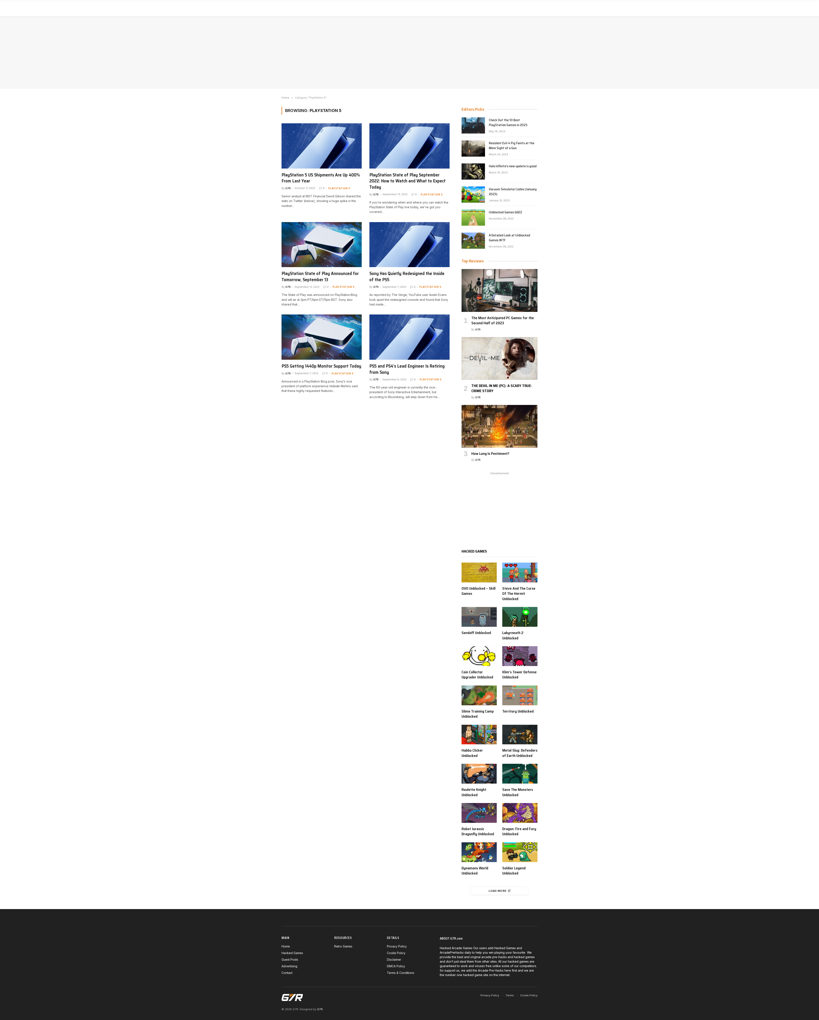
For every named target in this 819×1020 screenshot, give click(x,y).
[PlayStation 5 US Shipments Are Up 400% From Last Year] (322, 146)
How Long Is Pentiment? (490, 453)
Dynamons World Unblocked (475, 871)
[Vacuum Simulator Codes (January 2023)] (473, 194)
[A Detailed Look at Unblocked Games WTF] (473, 241)
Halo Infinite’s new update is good (513, 166)
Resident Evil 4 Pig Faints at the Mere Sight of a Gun (511, 146)
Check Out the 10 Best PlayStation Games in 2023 (508, 123)
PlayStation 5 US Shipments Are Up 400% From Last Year (321, 178)
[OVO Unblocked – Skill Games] (479, 572)
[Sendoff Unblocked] (479, 617)
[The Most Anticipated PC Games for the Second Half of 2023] (499, 290)
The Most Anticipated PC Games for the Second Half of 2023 (502, 320)
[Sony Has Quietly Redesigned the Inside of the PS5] (409, 244)
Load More (498, 890)
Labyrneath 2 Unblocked (512, 635)
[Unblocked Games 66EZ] (473, 218)
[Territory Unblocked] (519, 695)
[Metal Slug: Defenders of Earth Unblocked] (519, 735)
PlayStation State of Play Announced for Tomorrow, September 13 (320, 277)
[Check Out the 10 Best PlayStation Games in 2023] (473, 125)
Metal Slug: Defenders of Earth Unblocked (519, 753)
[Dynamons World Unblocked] (479, 852)
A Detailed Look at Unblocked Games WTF (509, 238)
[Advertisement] (409, 52)
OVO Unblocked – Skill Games (478, 591)
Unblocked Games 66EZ (505, 212)
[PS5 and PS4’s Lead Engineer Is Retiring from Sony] (409, 337)
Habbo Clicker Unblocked (472, 753)
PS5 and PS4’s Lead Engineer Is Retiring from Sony (407, 369)
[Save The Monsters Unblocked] (519, 774)
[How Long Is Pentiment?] (499, 426)
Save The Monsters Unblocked (517, 792)
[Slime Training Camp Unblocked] (479, 695)
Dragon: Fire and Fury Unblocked (519, 831)
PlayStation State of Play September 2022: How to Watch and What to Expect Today (407, 181)
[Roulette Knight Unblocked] (479, 774)
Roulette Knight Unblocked (474, 792)
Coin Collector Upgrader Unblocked (477, 674)
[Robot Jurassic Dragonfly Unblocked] (479, 813)
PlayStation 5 (339, 188)
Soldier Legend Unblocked (514, 871)
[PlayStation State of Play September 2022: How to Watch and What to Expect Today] (409, 146)
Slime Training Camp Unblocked (478, 714)
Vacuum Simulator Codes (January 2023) (513, 192)
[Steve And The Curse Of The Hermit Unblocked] (519, 572)
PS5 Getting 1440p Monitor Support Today (321, 366)
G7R (288, 188)
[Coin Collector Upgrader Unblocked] (479, 656)
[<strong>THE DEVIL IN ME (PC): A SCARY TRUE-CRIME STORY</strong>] (499, 358)
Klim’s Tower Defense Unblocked (519, 674)
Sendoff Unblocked (476, 632)
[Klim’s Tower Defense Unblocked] (519, 656)
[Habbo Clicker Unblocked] (479, 735)
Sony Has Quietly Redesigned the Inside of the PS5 (406, 277)
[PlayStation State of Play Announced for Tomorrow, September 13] (322, 244)
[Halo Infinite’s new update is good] (473, 171)
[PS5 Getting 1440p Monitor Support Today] (322, 337)
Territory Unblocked (518, 711)
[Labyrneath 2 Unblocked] (519, 617)
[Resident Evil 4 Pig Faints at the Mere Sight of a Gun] (473, 148)
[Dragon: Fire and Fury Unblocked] (519, 813)
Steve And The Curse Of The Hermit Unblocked (518, 593)
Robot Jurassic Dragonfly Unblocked (478, 831)
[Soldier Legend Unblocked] (519, 852)
